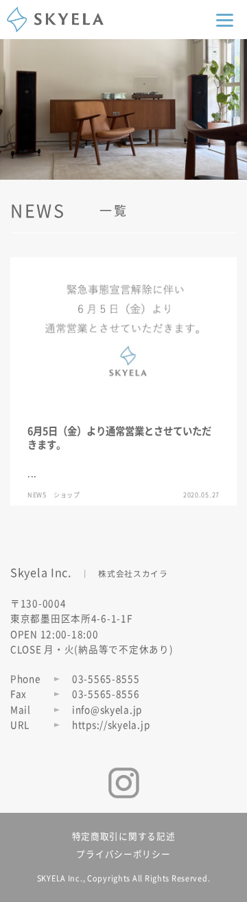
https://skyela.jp (111, 725)
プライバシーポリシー (123, 854)
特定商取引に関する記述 (124, 836)
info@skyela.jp (107, 710)
